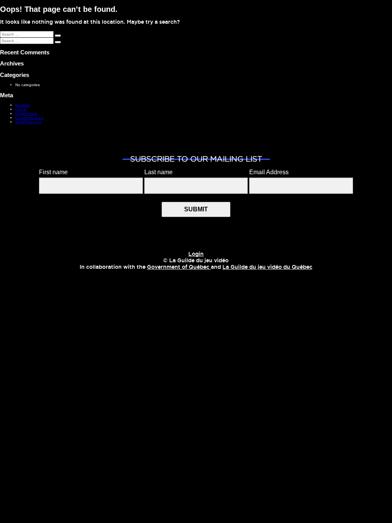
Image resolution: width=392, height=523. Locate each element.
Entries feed (26, 113)
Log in (20, 109)
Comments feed (29, 118)
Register (22, 105)
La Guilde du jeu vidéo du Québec (267, 267)
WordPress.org (28, 122)
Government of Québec (179, 267)
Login (196, 254)
